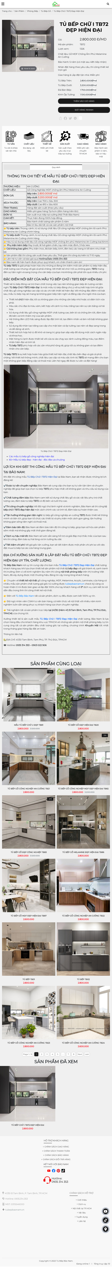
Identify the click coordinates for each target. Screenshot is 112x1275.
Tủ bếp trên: (65, 80)
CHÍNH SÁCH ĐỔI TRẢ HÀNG (56, 1159)
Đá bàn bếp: (64, 90)
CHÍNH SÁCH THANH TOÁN (57, 1151)
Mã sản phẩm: (65, 44)
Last (87, 1054)
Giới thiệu (82, 1200)
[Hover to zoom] (28, 45)
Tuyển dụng (82, 1217)
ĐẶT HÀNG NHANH (84, 110)
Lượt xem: (63, 49)
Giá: (60, 39)
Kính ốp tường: (66, 94)
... (63, 1054)
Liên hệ (82, 1221)
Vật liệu (82, 1212)
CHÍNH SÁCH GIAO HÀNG (57, 1146)
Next (80, 1054)
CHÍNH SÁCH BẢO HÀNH (57, 1155)
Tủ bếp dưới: (65, 85)
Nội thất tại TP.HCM (82, 1208)
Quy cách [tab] (56, 167)
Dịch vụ (82, 1204)
